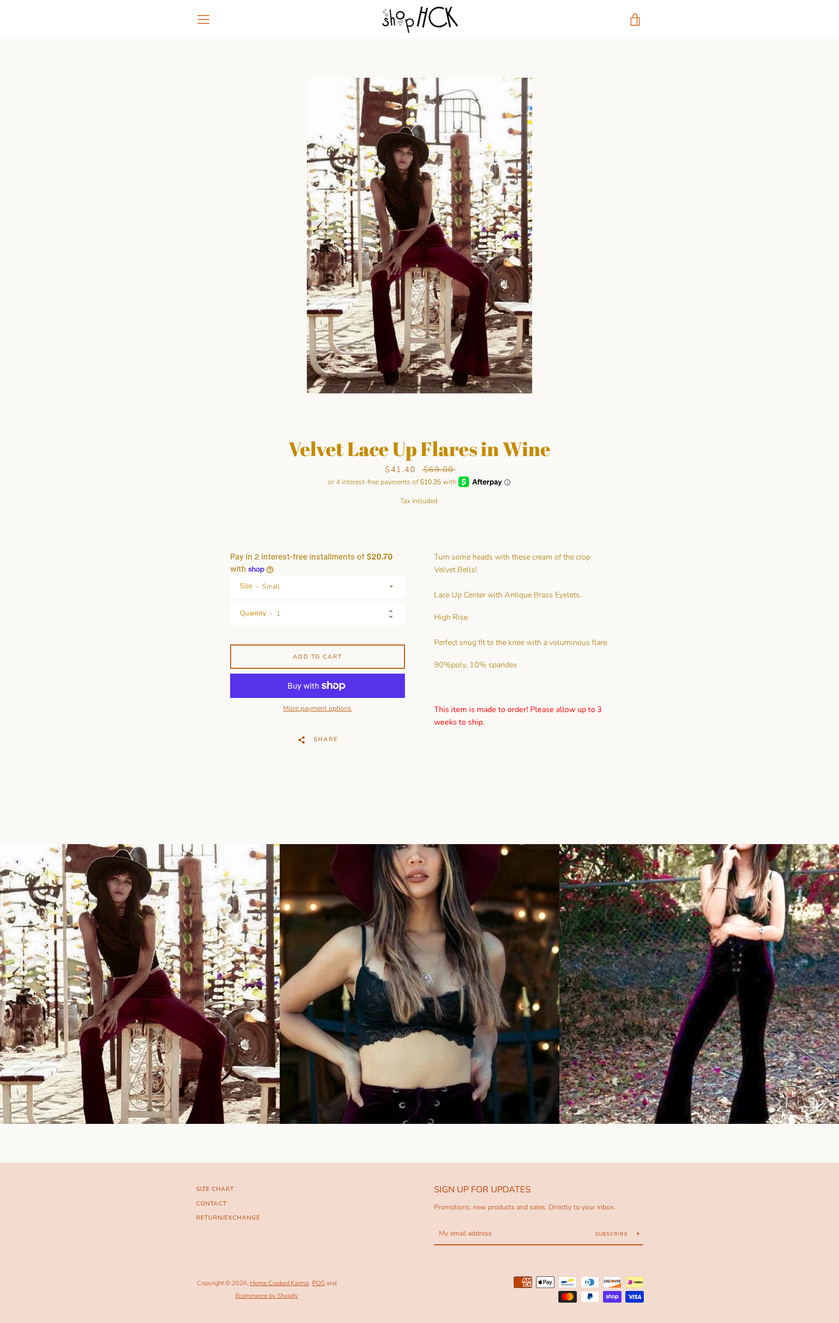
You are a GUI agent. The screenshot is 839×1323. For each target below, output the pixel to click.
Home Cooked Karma (279, 1283)
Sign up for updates (482, 1189)
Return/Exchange (228, 1217)
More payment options (317, 708)
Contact (211, 1203)
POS (318, 1283)
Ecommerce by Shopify (266, 1295)
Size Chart (215, 1189)
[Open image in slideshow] (419, 235)
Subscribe (612, 1234)
